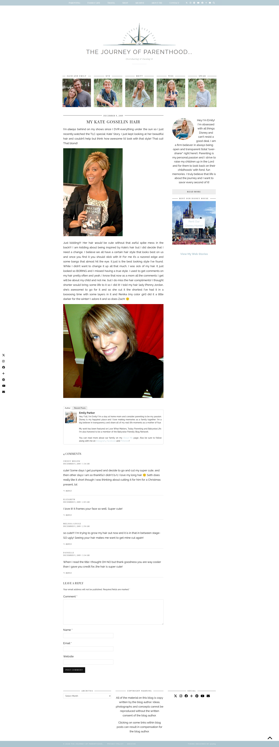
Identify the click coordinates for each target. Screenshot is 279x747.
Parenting (74, 2)
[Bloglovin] (206, 3)
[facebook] (186, 696)
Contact (174, 2)
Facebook (111, 441)
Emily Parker (87, 412)
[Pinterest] (194, 3)
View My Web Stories (194, 253)
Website (68, 656)
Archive (139, 2)
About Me (156, 2)
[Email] (210, 3)
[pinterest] (196, 696)
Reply (69, 491)
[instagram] (180, 696)
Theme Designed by (202, 744)
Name (68, 629)
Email (67, 643)
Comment (70, 596)
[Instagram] (190, 3)
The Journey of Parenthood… (87, 744)
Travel (111, 2)
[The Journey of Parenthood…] (139, 40)
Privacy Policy (115, 744)
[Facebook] (202, 3)
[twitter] (175, 696)
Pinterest (125, 441)
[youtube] (202, 696)
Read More (194, 192)
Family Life (93, 2)
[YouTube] (198, 3)
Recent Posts (80, 408)
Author (67, 408)
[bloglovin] (191, 696)
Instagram (101, 441)
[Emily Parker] (71, 422)
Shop (125, 2)
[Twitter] (187, 3)
